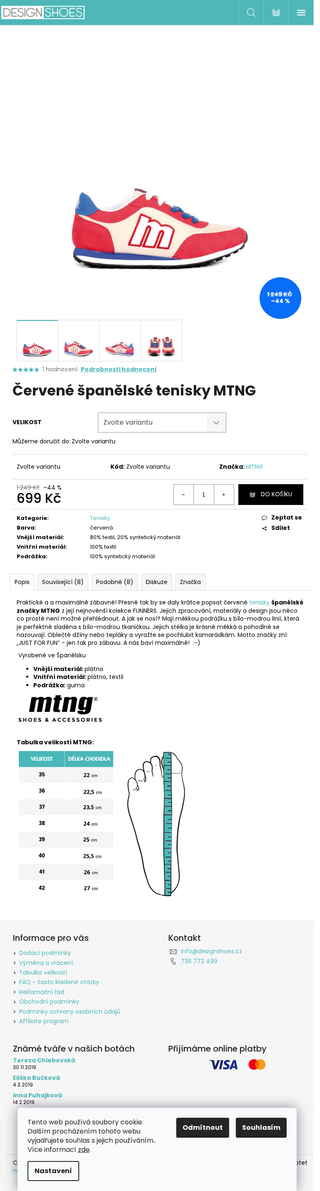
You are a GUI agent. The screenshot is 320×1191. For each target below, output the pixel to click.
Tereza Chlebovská (44, 1060)
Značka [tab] (190, 582)
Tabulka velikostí (43, 972)
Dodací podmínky (45, 953)
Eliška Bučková (36, 1078)
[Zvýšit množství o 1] (224, 495)
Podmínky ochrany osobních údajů (69, 1011)
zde (84, 1149)
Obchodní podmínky (49, 1001)
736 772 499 (199, 961)
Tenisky (100, 518)
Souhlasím (261, 1127)
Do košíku (276, 494)
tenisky (259, 602)
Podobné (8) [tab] (114, 582)
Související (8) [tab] (63, 582)
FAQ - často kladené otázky (59, 982)
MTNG (254, 466)
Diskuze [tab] (157, 582)
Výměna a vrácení (46, 963)
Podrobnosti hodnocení (119, 369)
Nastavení (53, 1171)
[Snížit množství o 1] (184, 495)
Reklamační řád (41, 992)
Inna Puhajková (37, 1095)
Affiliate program (44, 1021)
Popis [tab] (22, 582)
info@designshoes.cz (211, 951)
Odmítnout (202, 1127)
